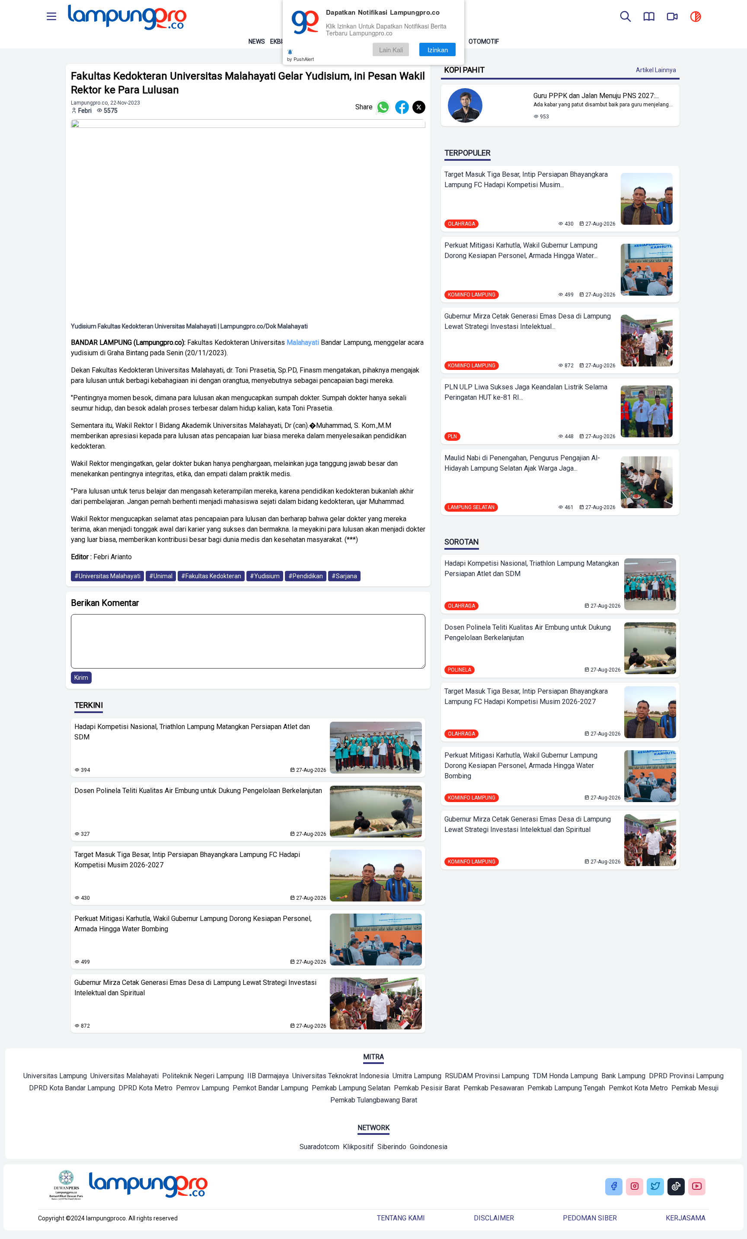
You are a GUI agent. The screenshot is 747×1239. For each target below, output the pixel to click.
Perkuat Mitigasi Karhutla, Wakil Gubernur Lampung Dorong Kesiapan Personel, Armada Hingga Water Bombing (193, 923)
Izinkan (438, 49)
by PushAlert (300, 58)
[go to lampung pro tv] (672, 17)
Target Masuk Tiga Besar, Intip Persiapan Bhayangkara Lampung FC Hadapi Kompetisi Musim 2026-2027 (187, 859)
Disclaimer (494, 1218)
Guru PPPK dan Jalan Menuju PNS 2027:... (596, 96)
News (257, 41)
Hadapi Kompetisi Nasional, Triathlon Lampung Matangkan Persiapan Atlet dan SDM (192, 732)
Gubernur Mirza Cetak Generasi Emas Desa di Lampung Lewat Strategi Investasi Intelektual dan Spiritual (195, 987)
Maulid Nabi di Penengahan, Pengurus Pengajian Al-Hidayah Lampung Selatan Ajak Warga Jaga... (522, 463)
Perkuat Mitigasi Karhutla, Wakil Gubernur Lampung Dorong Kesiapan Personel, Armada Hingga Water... (520, 250)
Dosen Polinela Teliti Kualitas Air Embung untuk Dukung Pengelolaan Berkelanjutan (198, 791)
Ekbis (278, 41)
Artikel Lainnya (656, 70)
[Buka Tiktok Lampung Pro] (676, 1187)
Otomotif (484, 41)
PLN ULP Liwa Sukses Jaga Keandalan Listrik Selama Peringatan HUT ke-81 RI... (525, 392)
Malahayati (303, 342)
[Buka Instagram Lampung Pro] (634, 1187)
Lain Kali (391, 49)
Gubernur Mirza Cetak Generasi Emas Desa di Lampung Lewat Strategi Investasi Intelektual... (527, 321)
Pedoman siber (590, 1218)
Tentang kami (401, 1218)
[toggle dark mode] (696, 17)
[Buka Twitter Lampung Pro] (655, 1187)
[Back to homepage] (126, 17)
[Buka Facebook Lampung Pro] (614, 1187)
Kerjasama (686, 1218)
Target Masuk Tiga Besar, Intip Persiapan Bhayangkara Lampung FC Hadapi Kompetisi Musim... (526, 179)
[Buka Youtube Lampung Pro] (697, 1187)
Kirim (81, 677)
